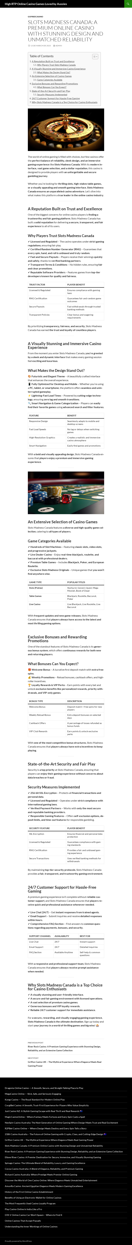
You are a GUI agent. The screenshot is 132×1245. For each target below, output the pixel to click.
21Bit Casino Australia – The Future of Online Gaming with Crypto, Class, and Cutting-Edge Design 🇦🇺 (55, 1134)
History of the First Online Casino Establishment (29, 1192)
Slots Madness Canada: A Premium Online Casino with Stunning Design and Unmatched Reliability (54, 1145)
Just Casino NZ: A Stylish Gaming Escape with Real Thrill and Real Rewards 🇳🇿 (44, 1111)
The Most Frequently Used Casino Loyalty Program (30, 1203)
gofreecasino (35, 16)
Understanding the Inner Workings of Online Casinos (31, 1226)
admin (58, 45)
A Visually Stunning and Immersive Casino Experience (58, 68)
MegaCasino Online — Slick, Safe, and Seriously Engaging (33, 1093)
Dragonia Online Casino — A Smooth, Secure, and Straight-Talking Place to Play (44, 1088)
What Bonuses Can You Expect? (51, 87)
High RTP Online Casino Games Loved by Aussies (36, 4)
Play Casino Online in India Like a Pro (23, 1209)
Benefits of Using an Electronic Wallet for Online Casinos (33, 1197)
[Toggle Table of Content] (93, 56)
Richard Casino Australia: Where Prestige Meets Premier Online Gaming (41, 1174)
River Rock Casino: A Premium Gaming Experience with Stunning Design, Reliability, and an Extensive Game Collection (64, 1046)
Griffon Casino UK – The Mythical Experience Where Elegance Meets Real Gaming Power (64, 1062)
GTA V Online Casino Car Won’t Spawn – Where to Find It (33, 1215)
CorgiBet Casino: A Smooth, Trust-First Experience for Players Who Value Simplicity (47, 1105)
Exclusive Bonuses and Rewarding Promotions (55, 83)
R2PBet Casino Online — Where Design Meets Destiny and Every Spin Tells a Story (45, 1128)
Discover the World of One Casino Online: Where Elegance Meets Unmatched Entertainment (51, 1180)
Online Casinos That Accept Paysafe (23, 1220)
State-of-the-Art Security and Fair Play (51, 91)
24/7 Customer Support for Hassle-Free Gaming (56, 98)
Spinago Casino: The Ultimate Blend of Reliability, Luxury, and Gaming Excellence (45, 1163)
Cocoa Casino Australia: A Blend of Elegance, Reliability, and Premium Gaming (44, 1168)
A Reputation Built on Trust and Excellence (53, 61)
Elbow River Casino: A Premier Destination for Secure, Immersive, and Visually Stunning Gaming (53, 1157)
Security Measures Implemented (52, 94)
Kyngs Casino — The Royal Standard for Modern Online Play (35, 1099)
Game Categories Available (49, 80)
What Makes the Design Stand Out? (53, 72)
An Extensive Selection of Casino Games (52, 76)
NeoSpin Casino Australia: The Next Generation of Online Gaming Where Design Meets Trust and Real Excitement (61, 1122)
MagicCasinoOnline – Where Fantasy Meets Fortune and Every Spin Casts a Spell (45, 1116)
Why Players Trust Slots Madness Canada (56, 65)
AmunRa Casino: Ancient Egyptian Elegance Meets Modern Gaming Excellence (44, 1186)
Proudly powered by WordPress (18, 1241)
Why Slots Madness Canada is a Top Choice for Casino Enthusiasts (64, 102)
